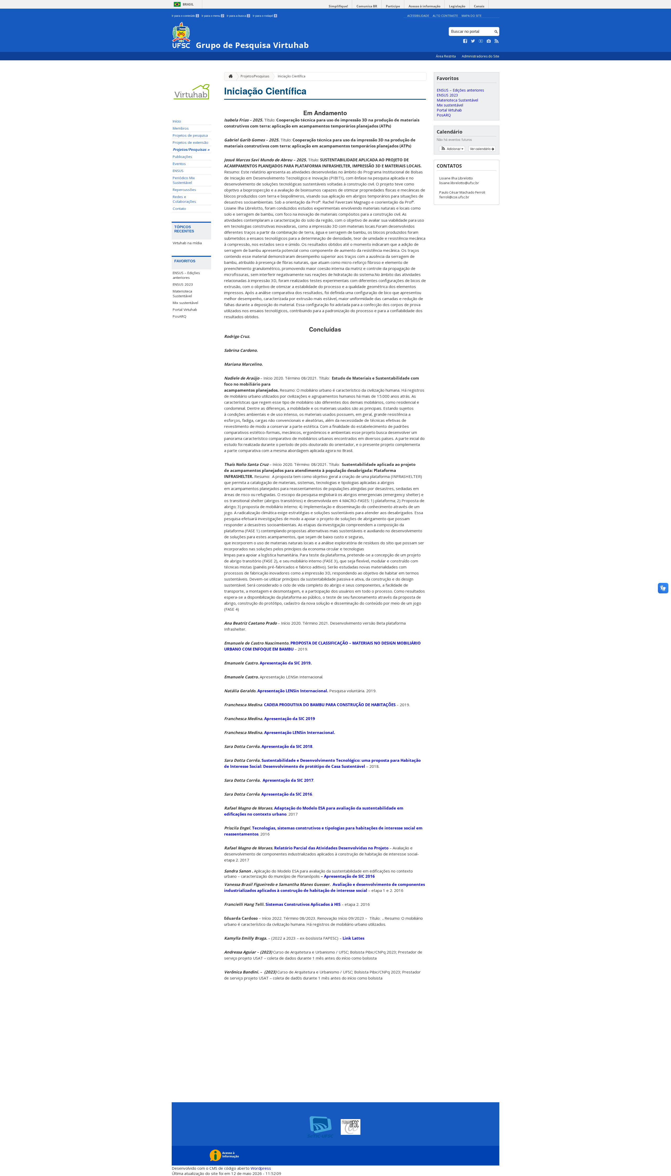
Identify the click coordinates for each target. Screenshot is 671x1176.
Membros (181, 128)
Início (177, 121)
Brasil (188, 4)
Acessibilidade (418, 16)
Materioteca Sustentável (182, 293)
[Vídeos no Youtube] (481, 41)
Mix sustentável (185, 302)
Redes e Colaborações (184, 199)
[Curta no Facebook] (465, 41)
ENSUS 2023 (183, 284)
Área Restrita (446, 56)
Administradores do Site (480, 56)
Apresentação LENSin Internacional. (292, 690)
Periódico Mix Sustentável (184, 180)
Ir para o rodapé (264, 15)
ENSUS (178, 170)
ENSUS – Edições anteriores (186, 275)
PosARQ (179, 316)
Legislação (457, 6)
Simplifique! (338, 6)
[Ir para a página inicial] (229, 76)
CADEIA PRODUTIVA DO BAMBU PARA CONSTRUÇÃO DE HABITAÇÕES (330, 704)
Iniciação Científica (291, 76)
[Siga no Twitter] (473, 41)
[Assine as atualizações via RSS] (497, 41)
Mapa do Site (471, 16)
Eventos (179, 163)
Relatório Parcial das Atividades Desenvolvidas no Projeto (331, 847)
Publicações (182, 156)
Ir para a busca (238, 15)
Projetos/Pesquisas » (191, 149)
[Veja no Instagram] (489, 41)
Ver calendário (480, 148)
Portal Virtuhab (185, 309)
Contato (179, 208)
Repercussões (184, 189)
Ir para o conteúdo (185, 15)
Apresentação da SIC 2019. (286, 663)
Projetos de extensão (190, 142)
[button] (452, 148)
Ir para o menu (212, 15)
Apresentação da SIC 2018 (287, 746)
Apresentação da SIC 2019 (289, 718)
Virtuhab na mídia (187, 243)
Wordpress (261, 1168)
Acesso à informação (424, 6)
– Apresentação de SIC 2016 (348, 876)
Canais (479, 6)
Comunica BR (366, 6)
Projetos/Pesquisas (255, 76)
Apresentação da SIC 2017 (287, 780)
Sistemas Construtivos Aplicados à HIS (303, 904)
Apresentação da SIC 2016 (286, 794)
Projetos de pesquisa (190, 135)
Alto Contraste (445, 16)
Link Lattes (353, 938)
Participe (393, 6)
